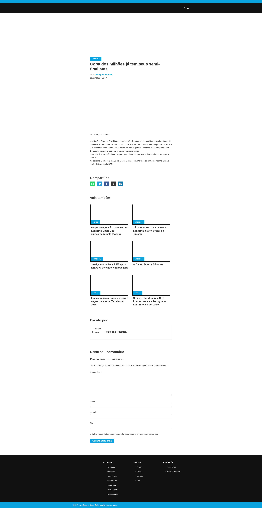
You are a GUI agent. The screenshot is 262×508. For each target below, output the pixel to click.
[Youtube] (187, 8)
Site (91, 423)
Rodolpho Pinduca (103, 75)
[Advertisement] (131, 36)
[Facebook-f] (184, 8)
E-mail (93, 412)
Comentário (96, 372)
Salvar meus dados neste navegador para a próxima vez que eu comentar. (125, 434)
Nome (93, 401)
